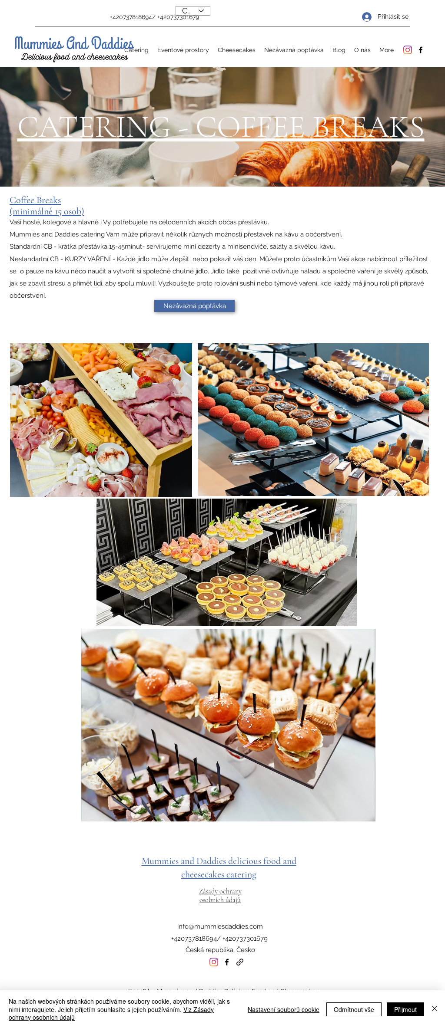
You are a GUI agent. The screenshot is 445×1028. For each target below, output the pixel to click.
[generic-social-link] (240, 962)
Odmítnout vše (354, 1009)
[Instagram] (407, 50)
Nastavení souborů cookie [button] (283, 1009)
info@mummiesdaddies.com (220, 926)
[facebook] (420, 50)
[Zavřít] (434, 1009)
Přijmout (405, 1009)
